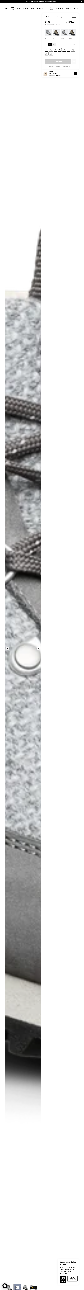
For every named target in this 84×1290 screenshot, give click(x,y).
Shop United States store (63, 1279)
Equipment (40, 8)
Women (25, 8)
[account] (74, 9)
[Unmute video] (17, 1287)
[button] (4, 1285)
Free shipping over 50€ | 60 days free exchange (41, 1)
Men (18, 8)
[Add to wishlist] (74, 61)
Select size (57, 62)
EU (50, 44)
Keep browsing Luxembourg (72, 1278)
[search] (68, 9)
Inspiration (59, 8)
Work (32, 8)
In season (51, 8)
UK (53, 44)
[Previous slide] (7, 648)
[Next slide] (38, 648)
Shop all (13, 8)
